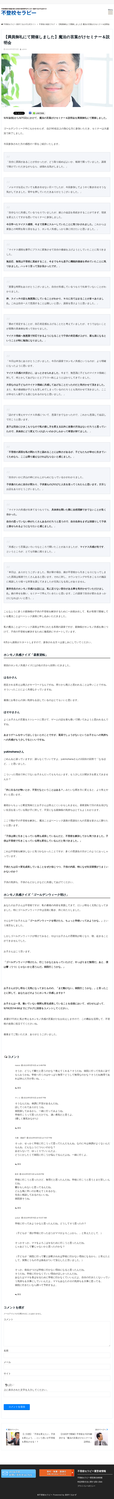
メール (7, 1362)
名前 (6, 1350)
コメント (8, 1319)
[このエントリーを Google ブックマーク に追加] (30, 113)
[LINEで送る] (38, 113)
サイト (7, 1373)
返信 (19, 1088)
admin (24, 49)
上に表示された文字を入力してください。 (26, 1389)
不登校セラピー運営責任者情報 (89, 1478)
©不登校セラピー (45, 1495)
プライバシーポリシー (86, 1486)
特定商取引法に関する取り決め (89, 1482)
